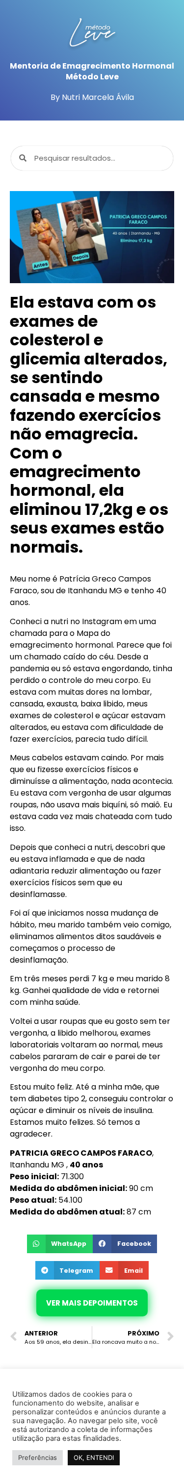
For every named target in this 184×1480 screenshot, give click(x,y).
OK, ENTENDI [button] (94, 1457)
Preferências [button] (37, 1457)
